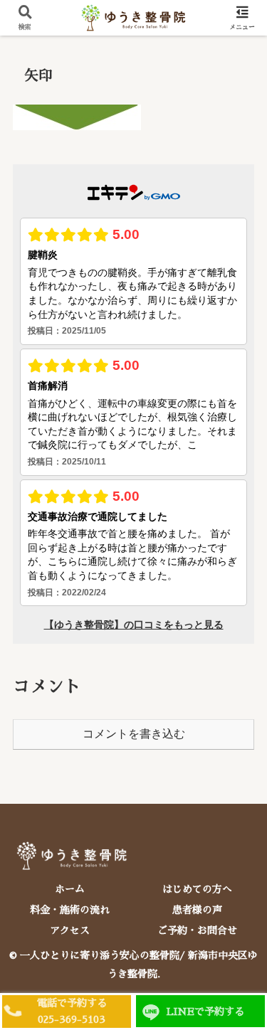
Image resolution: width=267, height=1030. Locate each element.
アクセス (70, 930)
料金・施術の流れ (70, 910)
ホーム (70, 889)
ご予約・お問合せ (197, 930)
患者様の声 (197, 910)
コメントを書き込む (134, 734)
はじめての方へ (197, 889)
